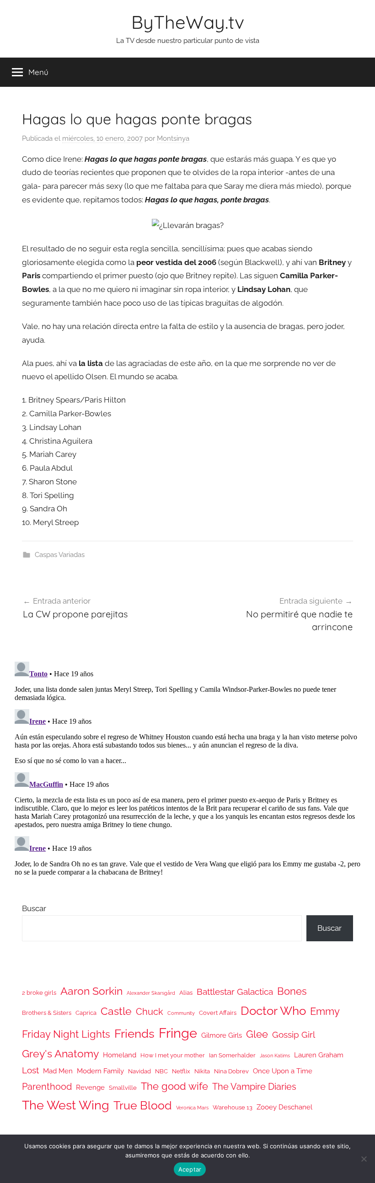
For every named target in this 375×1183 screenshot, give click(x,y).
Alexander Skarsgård (151, 993)
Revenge (90, 1087)
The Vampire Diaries (254, 1086)
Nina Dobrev (231, 1071)
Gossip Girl (293, 1034)
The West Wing (65, 1105)
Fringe (178, 1033)
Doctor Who (273, 1010)
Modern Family (100, 1070)
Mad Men (58, 1070)
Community (181, 1013)
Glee (257, 1034)
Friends (134, 1033)
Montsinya (173, 138)
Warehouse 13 (232, 1107)
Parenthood (47, 1086)
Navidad (139, 1071)
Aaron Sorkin (91, 991)
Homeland (119, 1054)
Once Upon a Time (282, 1070)
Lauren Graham (318, 1054)
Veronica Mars (192, 1107)
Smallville (123, 1087)
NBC (161, 1071)
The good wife (174, 1086)
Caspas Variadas (60, 555)
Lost (30, 1070)
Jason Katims (275, 1055)
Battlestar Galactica (235, 992)
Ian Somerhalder (232, 1055)
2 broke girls (39, 992)
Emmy (325, 1011)
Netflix (181, 1071)
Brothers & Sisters (46, 1012)
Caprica (85, 1012)
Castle (116, 1011)
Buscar (34, 908)
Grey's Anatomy (60, 1053)
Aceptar (190, 1169)
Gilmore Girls (221, 1035)
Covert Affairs (217, 1012)
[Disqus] (187, 772)
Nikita (202, 1071)
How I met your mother (172, 1055)
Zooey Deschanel (284, 1107)
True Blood (142, 1105)
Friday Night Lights (66, 1034)
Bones (292, 991)
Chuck (149, 1011)
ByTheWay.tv (187, 22)
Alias (186, 992)
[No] (363, 1158)
